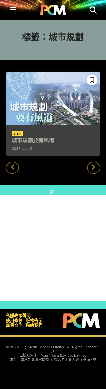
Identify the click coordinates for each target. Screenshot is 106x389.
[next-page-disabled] (93, 168)
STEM (17, 133)
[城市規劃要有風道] (53, 98)
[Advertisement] (53, 248)
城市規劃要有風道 (33, 140)
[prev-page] (12, 168)
